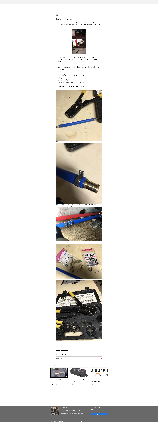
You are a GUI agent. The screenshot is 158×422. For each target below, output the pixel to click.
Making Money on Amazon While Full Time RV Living (99, 380)
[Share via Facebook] (56, 354)
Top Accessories (71, 6)
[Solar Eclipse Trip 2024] (59, 373)
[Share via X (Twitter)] (59, 354)
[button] (106, 6)
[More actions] (101, 15)
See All (106, 365)
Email (92, 409)
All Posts (51, 6)
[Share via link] (65, 354)
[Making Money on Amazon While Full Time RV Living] (99, 373)
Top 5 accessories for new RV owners (78, 380)
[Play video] (79, 41)
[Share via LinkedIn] (62, 354)
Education (63, 6)
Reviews (57, 6)
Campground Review (80, 6)
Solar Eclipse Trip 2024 (56, 379)
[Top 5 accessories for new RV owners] (79, 373)
